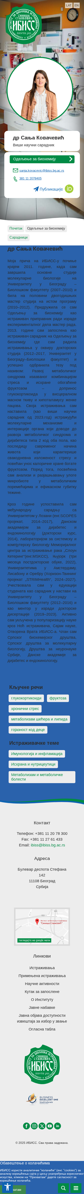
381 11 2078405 (30, 178)
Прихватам (13, 1189)
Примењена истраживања (42, 976)
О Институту (42, 999)
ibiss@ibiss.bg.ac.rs (48, 845)
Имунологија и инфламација (36, 754)
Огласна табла (42, 1029)
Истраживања (42, 968)
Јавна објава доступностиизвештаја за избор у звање (42, 1018)
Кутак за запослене (42, 992)
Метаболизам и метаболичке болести (37, 777)
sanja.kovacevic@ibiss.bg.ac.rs (41, 170)
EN (77, 5)
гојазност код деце (28, 730)
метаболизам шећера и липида (39, 719)
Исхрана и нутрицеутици (33, 764)
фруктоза (58, 698)
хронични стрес (25, 709)
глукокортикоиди (26, 698)
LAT (69, 5)
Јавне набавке (42, 1007)
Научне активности (42, 984)
